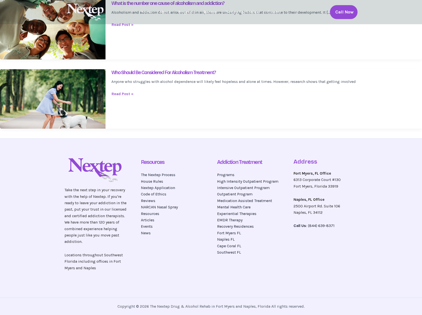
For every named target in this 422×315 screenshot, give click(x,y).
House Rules (152, 181)
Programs (186, 12)
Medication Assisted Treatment (244, 200)
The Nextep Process (158, 174)
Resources (150, 213)
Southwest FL (229, 252)
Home (146, 12)
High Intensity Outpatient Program (247, 181)
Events (147, 226)
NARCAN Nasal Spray (159, 207)
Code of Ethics (153, 194)
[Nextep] (86, 11)
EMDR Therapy (230, 220)
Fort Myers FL (229, 233)
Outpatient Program (235, 194)
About (164, 12)
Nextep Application (242, 12)
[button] (344, 12)
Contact (274, 12)
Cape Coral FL (229, 246)
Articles (147, 220)
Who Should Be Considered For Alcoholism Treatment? (163, 72)
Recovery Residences (235, 226)
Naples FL (226, 239)
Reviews (210, 12)
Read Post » (122, 25)
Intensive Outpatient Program (243, 187)
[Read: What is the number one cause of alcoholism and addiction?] (53, 29)
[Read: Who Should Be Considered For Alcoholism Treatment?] (53, 98)
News (146, 233)
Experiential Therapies (236, 213)
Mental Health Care (234, 207)
